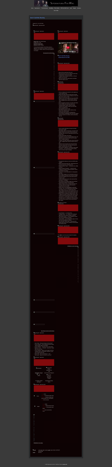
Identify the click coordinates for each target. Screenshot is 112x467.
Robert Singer (40, 43)
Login (71, 8)
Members (79, 8)
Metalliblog (51, 8)
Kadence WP (65, 464)
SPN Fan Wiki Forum (65, 8)
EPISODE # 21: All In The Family (73, 246)
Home (32, 8)
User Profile (56, 10)
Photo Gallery (56, 8)
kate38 (34, 452)
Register (74, 8)
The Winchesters (44, 8)
